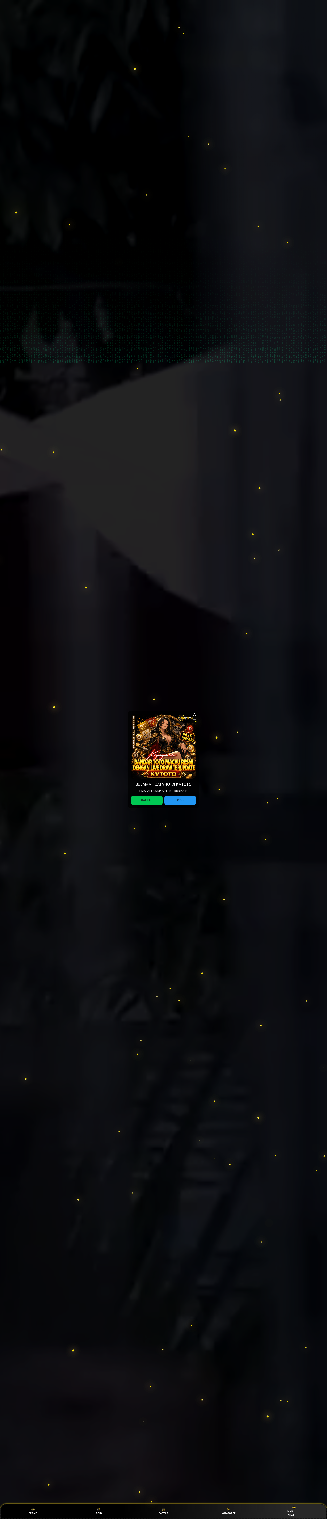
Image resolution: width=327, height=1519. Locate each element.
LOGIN (98, 1513)
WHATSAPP (228, 1513)
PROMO (33, 1513)
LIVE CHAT (290, 1513)
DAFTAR (163, 1513)
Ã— (194, 716)
